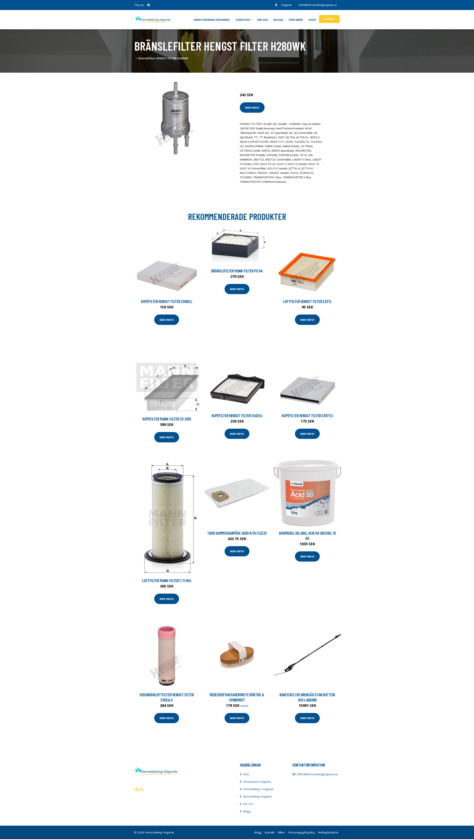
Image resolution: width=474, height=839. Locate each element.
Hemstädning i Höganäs (258, 789)
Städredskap (265, 79)
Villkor (281, 832)
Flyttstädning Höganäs (257, 796)
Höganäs (286, 5)
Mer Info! (252, 107)
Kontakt (270, 832)
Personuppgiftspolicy (301, 832)
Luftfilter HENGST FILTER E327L (307, 301)
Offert (329, 19)
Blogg (278, 19)
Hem (246, 774)
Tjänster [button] (242, 19)
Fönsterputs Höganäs (257, 781)
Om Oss (248, 804)
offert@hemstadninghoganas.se (317, 5)
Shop (312, 19)
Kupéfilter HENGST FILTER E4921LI (237, 415)
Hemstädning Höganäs (212, 19)
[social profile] (148, 5)
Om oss (262, 19)
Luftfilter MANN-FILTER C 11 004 (166, 580)
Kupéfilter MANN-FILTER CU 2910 (166, 418)
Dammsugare (282, 79)
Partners (296, 19)
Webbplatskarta (328, 832)
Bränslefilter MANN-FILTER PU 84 (237, 270)
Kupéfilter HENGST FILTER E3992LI (166, 301)
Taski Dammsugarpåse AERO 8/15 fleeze (237, 533)
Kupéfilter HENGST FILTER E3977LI (307, 415)
